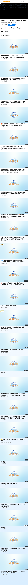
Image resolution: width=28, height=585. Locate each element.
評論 (2, 31)
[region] (14, 11)
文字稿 (6, 31)
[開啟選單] (1, 2)
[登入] (26, 2)
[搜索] (19, 2)
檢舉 (19, 28)
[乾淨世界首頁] (7, 1)
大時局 (5, 24)
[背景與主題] (24, 2)
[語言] (21, 2)
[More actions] (27, 56)
